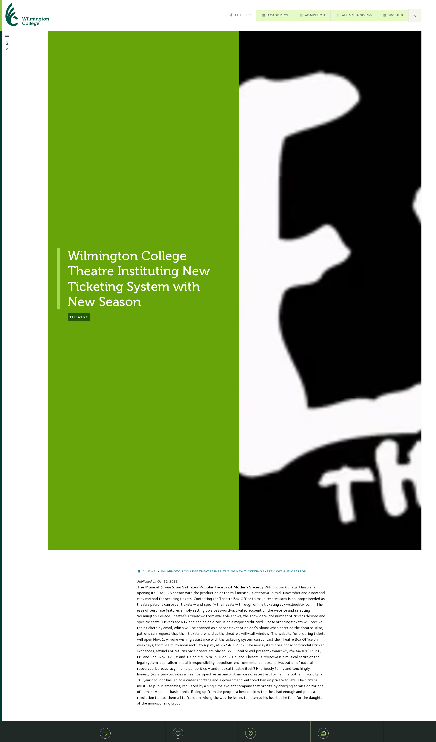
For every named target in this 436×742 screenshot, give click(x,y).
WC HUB (395, 15)
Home (139, 571)
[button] (414, 15)
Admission (315, 15)
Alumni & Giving (357, 15)
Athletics (243, 15)
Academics (277, 15)
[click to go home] (22, 15)
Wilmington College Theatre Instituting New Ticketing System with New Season (233, 571)
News (151, 571)
